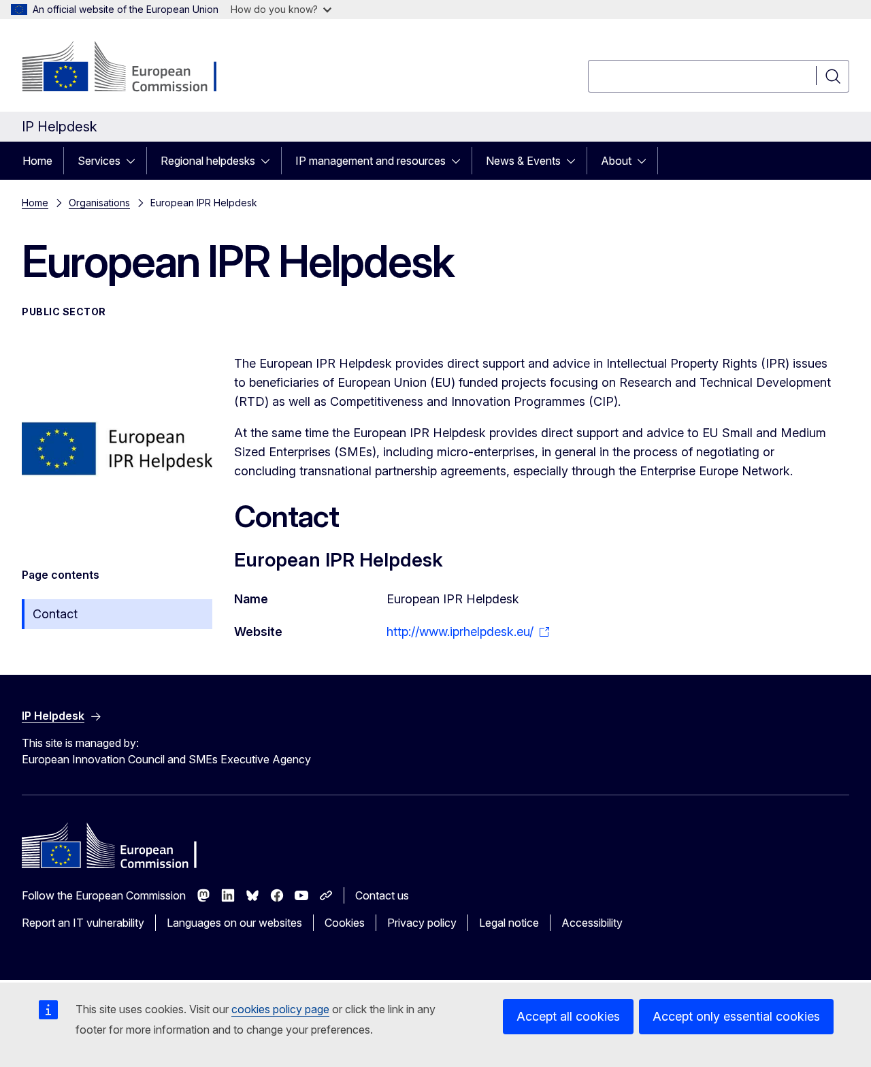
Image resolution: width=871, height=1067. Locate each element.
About (616, 161)
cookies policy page (280, 1009)
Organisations (99, 202)
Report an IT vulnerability (83, 922)
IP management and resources (370, 161)
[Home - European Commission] (132, 68)
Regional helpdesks (208, 161)
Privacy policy (422, 922)
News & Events (523, 161)
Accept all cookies (568, 1016)
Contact (55, 614)
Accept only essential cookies (736, 1016)
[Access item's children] (134, 161)
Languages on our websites (234, 922)
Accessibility (592, 922)
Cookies (345, 922)
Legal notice (509, 922)
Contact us (382, 895)
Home (37, 161)
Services (99, 161)
